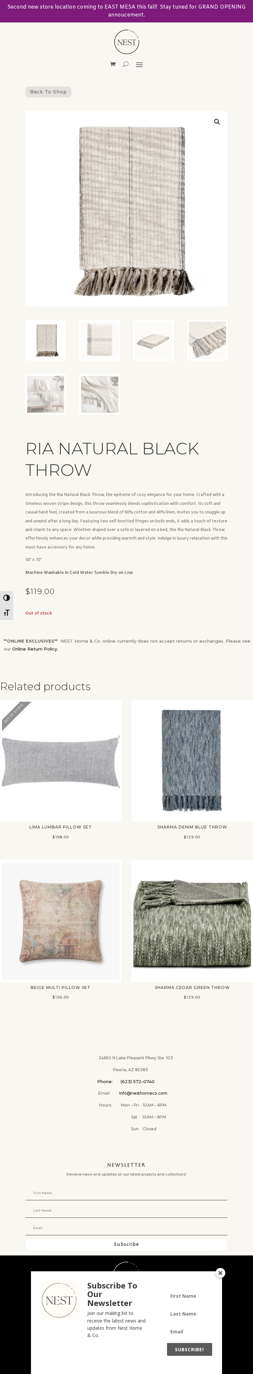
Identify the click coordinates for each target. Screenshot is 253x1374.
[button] (217, 122)
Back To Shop (48, 92)
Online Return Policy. (35, 649)
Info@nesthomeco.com (143, 1093)
